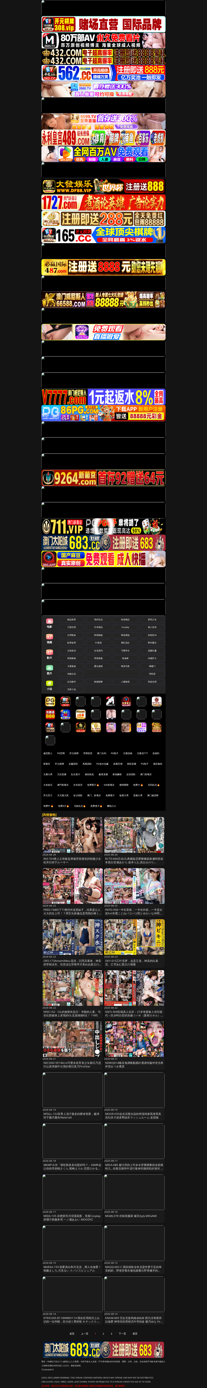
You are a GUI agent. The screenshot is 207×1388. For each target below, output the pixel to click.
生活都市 (71, 681)
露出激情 (98, 666)
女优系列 (98, 650)
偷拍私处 (89, 774)
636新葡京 (109, 784)
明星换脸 (98, 658)
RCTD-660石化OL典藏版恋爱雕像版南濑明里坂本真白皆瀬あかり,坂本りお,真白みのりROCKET (134, 862)
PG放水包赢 (102, 763)
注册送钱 (127, 753)
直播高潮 (117, 763)
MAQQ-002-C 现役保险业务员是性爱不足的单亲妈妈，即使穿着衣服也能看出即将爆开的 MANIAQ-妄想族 (133, 1270)
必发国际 (131, 774)
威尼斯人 (48, 753)
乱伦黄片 (75, 774)
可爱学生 (125, 650)
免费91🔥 (48, 805)
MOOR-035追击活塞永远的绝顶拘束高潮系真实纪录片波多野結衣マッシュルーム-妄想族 (133, 1115)
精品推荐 (71, 619)
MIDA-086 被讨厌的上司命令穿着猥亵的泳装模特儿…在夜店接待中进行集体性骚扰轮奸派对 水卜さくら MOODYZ (134, 1168)
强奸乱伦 (98, 619)
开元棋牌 (74, 753)
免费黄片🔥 (96, 805)
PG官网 (61, 753)
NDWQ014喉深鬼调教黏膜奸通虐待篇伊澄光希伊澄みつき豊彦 (134, 1064)
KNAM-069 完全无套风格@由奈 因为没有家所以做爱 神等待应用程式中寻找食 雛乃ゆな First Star (134, 1321)
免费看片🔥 (93, 784)
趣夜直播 (103, 774)
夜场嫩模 (117, 774)
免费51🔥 (138, 784)
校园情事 (98, 681)
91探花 (98, 642)
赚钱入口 (111, 805)
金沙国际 (77, 795)
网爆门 (152, 666)
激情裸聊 (124, 784)
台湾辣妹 (71, 635)
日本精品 (98, 627)
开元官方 (48, 795)
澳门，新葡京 (94, 795)
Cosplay (125, 627)
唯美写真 (125, 666)
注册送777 (142, 753)
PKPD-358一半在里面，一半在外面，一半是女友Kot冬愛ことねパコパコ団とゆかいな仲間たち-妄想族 (133, 913)
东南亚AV (152, 635)
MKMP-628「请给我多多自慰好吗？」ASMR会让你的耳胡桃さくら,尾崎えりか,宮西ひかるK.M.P (72, 1168)
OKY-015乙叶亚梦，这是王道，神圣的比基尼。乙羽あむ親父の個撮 (131, 962)
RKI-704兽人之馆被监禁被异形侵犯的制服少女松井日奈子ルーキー (72, 860)
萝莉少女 (152, 619)
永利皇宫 (77, 784)
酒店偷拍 (157, 763)
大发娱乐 (48, 784)
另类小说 (71, 689)
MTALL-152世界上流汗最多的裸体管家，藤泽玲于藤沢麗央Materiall (71, 1115)
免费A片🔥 (63, 805)
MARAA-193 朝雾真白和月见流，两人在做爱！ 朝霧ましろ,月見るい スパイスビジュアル (72, 1268)
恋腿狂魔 (152, 650)
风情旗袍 (71, 658)
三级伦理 (71, 627)
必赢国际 (73, 763)
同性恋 (152, 673)
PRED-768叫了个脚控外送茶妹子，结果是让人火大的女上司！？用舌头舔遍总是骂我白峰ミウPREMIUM (73, 913)
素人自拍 (152, 627)
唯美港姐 (125, 635)
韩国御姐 (98, 635)
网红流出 (125, 642)
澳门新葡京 (146, 774)
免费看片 (110, 795)
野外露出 (152, 642)
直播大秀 (137, 795)
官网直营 (88, 753)
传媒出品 (71, 673)
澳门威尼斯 (153, 795)
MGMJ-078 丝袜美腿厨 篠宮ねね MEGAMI (131, 1216)
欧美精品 (125, 619)
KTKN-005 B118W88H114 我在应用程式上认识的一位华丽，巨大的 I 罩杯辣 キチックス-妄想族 (72, 1321)
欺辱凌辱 (71, 642)
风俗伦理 (152, 681)
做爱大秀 (124, 795)
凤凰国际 (87, 763)
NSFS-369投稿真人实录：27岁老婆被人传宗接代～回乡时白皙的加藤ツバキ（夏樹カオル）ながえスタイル (134, 1015)
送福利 (156, 753)
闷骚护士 (152, 658)
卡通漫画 (71, 666)
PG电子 (115, 753)
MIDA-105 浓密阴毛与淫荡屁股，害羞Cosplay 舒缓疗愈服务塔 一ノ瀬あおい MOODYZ (72, 1217)
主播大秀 (48, 774)
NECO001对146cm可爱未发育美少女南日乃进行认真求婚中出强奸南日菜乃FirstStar (72, 1064)
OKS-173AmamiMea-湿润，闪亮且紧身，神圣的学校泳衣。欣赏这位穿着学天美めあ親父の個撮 (73, 964)
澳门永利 (101, 753)
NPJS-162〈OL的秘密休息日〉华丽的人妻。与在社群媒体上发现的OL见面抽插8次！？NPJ (72, 1013)
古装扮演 (71, 650)
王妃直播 (61, 774)
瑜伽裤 (125, 658)
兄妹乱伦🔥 (80, 805)
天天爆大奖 (63, 795)
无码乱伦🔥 (154, 784)
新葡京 (46, 763)
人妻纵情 (125, 681)
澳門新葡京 (63, 784)
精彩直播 (131, 763)
